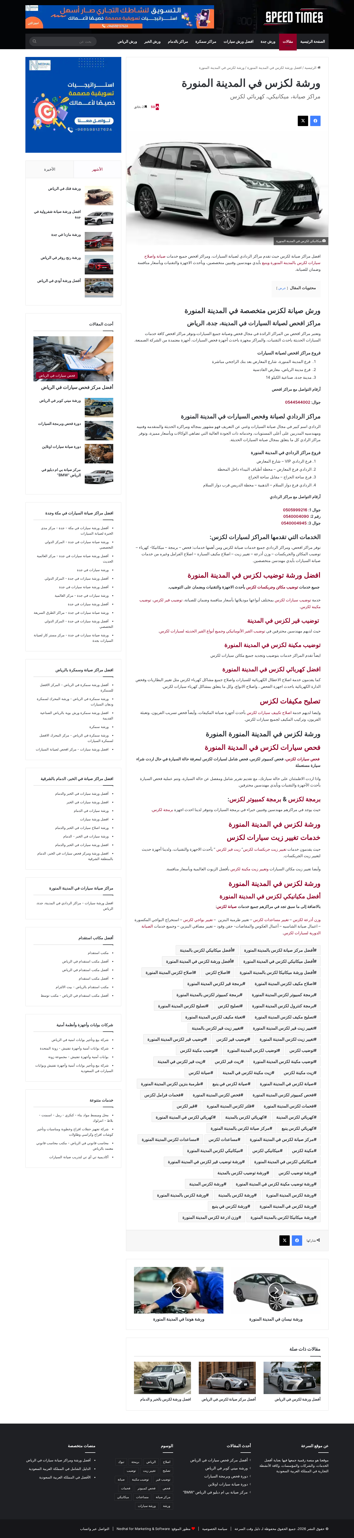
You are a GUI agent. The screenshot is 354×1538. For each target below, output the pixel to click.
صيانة (121, 1479)
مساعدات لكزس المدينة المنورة (169, 1139)
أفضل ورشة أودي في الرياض (59, 280)
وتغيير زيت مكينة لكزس (249, 868)
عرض (282, 288)
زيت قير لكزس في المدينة (180, 1061)
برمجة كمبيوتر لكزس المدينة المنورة (283, 994)
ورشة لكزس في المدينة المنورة (275, 824)
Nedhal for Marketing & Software (143, 1529)
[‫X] (303, 121)
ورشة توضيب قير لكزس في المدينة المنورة (205, 1161)
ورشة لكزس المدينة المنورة (290, 1195)
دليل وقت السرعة (246, 1529)
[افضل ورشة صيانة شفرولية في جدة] (99, 218)
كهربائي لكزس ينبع (298, 1128)
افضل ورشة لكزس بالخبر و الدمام (165, 1399)
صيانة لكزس (227, 906)
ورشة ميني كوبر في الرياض (60, 400)
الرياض (151, 1462)
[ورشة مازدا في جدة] (99, 241)
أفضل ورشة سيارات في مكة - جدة (84, 528)
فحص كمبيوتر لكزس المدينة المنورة (283, 1094)
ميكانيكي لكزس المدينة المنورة (213, 1150)
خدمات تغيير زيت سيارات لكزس (274, 837)
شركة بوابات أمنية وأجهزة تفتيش (84, 1048)
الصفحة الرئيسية (312, 41)
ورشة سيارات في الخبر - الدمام (86, 836)
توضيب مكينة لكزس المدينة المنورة (283, 1061)
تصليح (166, 1471)
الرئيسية (311, 67)
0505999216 (295, 509)
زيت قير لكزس (228, 849)
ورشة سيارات (147, 1506)
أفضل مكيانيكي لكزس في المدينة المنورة (270, 896)
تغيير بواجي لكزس (198, 919)
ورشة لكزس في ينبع (229, 1206)
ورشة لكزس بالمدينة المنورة (181, 1195)
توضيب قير (163, 1479)
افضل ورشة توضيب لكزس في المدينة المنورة (254, 575)
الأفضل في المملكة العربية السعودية (65, 1477)
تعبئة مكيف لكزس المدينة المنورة (214, 1016)
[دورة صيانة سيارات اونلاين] (99, 453)
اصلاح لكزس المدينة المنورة (169, 972)
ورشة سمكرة (99, 727)
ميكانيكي (123, 1497)
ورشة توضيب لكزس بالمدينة (241, 1172)
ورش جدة (268, 41)
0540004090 (296, 516)
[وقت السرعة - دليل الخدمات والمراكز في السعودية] (295, 17)
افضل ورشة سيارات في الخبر (88, 802)
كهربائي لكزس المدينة (295, 1117)
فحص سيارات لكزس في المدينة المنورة (263, 747)
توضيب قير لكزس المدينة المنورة (175, 1039)
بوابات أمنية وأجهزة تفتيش (89, 1057)
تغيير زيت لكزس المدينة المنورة (287, 1039)
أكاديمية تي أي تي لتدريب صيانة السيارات (79, 1157)
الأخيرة (49, 169)
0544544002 (297, 402)
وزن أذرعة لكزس (307, 919)
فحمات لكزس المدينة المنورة (289, 1106)
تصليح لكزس (229, 1005)
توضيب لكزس (301, 1050)
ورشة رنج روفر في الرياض (61, 257)
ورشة (166, 1506)
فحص (166, 1488)
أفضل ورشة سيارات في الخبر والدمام (82, 793)
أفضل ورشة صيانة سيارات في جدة (84, 556)
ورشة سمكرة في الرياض (90, 699)
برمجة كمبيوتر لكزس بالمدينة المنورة (208, 994)
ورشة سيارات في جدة (93, 570)
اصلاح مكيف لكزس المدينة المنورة (284, 983)
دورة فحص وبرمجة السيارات (59, 423)
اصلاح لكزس (217, 972)
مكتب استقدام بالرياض (92, 987)
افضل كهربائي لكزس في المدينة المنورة (271, 669)
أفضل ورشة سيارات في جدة (88, 578)
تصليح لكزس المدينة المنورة (182, 1005)
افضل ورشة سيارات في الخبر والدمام (82, 845)
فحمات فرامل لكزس (162, 1094)
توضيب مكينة (140, 1479)
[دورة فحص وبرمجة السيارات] (99, 430)
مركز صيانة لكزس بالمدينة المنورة (240, 1128)
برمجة (135, 1462)
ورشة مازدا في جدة (66, 234)
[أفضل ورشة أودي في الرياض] (99, 287)
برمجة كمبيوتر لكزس (255, 799)
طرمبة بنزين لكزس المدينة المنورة (170, 1083)
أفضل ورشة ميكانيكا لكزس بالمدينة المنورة (277, 972)
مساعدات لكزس (223, 1139)
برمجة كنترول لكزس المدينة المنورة (283, 1005)
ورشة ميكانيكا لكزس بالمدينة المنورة (282, 1217)
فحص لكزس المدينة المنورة (216, 1094)
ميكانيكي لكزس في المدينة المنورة (284, 1161)
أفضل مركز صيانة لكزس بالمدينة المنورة (279, 950)
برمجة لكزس (304, 799)
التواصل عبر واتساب (94, 1529)
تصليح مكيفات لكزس (290, 701)
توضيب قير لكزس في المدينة (283, 620)
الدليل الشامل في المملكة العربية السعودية (60, 1469)
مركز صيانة (163, 1497)
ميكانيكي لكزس (266, 1150)
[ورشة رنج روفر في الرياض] (99, 264)
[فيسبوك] (315, 121)
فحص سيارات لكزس (303, 758)
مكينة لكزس (303, 1150)
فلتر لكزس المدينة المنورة (229, 1106)
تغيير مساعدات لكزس (271, 919)
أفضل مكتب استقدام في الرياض (85, 961)
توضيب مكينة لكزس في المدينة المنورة (272, 644)
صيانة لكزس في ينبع (230, 1083)
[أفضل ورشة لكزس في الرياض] (292, 1378)
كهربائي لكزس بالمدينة (244, 1117)
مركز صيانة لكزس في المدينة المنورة (282, 1139)
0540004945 (294, 523)
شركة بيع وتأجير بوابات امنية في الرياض (80, 1040)
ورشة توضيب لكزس (296, 1172)
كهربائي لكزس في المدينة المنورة (184, 1117)
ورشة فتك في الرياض (64, 188)
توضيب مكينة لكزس (197, 1050)
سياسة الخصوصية (214, 1529)
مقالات (288, 41)
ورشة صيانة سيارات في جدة (88, 542)
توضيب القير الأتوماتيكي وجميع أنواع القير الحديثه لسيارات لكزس (212, 631)
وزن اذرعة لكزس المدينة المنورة (210, 1217)
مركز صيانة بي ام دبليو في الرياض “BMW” (215, 1492)
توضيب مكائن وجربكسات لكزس (272, 587)
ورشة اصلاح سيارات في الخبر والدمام (82, 828)
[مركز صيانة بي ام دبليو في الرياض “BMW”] (99, 476)
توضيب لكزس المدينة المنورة (252, 1050)
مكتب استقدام (98, 953)
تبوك (121, 1462)
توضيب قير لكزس (167, 599)
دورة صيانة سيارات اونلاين (61, 446)
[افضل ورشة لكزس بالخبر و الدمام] (162, 1378)
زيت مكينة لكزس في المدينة (247, 1072)
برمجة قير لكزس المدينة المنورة (215, 983)
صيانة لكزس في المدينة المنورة (287, 1083)
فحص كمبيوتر (146, 1488)
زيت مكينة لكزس (299, 1072)
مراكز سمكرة (205, 41)
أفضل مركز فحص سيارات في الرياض (77, 387)
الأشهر (97, 169)
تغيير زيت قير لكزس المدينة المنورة (283, 1028)
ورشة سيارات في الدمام (91, 810)
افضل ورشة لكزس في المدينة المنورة (274, 67)
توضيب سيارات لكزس (293, 599)
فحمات (125, 1488)
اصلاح (166, 1462)
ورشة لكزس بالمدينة (236, 1195)
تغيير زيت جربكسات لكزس (264, 849)
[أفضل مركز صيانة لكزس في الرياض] (227, 1378)
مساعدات (142, 1497)
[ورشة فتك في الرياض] (99, 195)
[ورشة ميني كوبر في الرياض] (99, 407)
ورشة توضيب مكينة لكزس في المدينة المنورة (275, 1183)
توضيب (131, 1471)
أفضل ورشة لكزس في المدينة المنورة (198, 961)
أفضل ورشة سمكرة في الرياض (86, 685)
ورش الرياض (127, 41)
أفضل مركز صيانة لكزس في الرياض (229, 1399)
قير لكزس (186, 1106)
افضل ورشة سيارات (94, 749)
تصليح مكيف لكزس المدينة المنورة (284, 1016)
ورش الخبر (152, 41)
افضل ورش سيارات (238, 41)
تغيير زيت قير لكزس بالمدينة (216, 1028)
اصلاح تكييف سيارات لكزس (269, 712)
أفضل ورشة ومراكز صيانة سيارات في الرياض (58, 1460)
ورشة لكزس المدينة (206, 1183)
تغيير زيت (149, 1471)
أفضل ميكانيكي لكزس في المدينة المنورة (278, 961)
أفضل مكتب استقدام (94, 978)
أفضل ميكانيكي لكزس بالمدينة (206, 950)
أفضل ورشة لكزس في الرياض (298, 1399)
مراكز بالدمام (178, 41)
